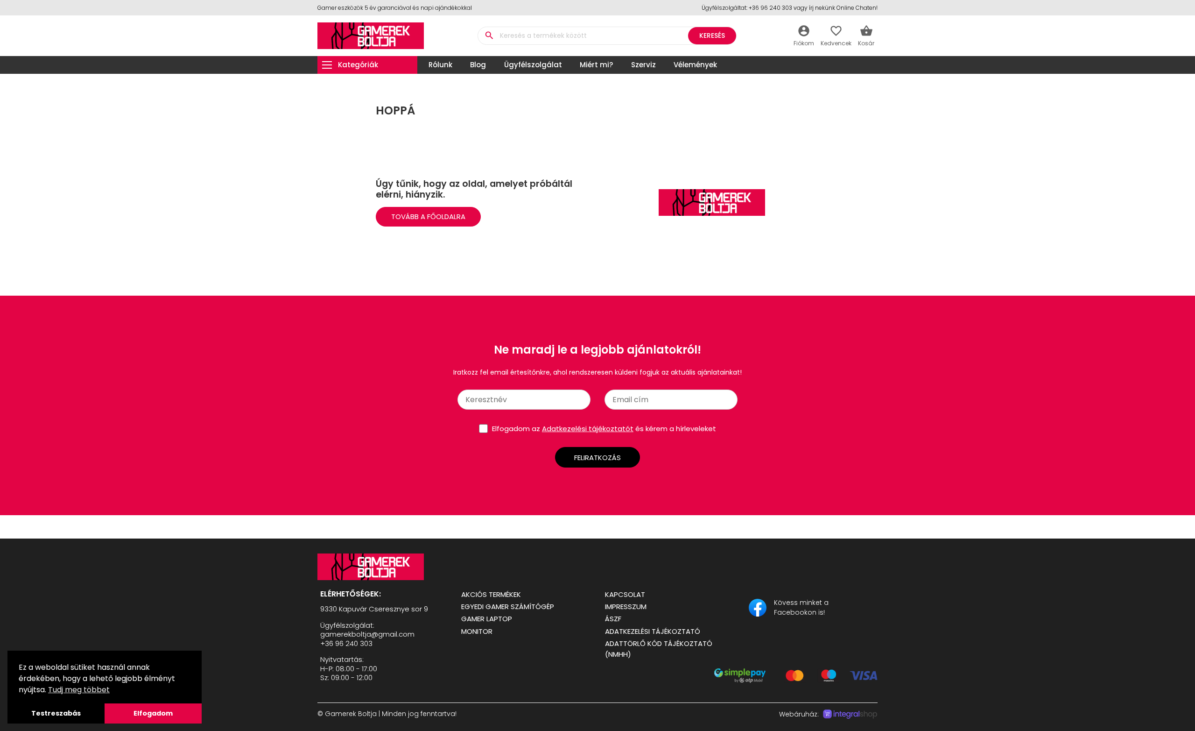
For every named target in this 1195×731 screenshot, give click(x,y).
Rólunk (440, 65)
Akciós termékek (491, 594)
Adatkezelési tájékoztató (652, 631)
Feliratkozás (597, 457)
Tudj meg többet (79, 689)
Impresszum (626, 606)
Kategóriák (358, 65)
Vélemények (695, 65)
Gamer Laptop (486, 619)
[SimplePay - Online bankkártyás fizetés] (796, 680)
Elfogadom (153, 713)
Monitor (476, 631)
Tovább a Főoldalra (428, 216)
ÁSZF (613, 619)
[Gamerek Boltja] (381, 567)
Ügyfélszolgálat (533, 65)
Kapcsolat (625, 594)
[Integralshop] (850, 714)
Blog (478, 65)
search (489, 35)
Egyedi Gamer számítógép (507, 606)
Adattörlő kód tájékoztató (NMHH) (658, 649)
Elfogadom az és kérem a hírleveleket (604, 428)
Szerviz (643, 65)
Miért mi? (596, 65)
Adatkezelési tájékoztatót (587, 428)
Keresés (712, 35)
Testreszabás (56, 713)
